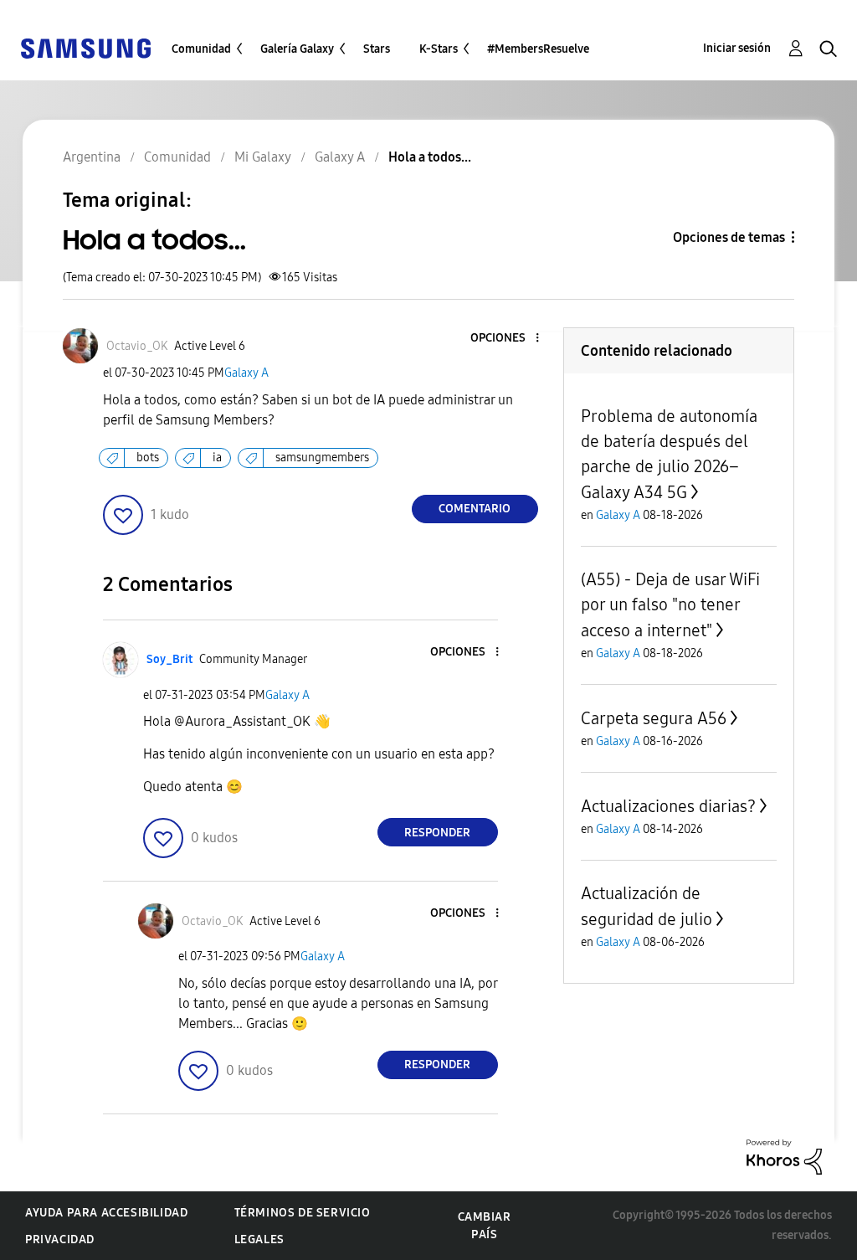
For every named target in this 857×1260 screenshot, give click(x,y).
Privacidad (60, 1239)
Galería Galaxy (297, 49)
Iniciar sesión (737, 48)
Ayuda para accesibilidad (106, 1213)
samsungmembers (322, 457)
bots (147, 457)
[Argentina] (85, 47)
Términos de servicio (302, 1213)
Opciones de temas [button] (729, 237)
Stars (376, 49)
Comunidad (201, 49)
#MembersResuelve (538, 49)
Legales (259, 1239)
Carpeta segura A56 (653, 718)
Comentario (475, 508)
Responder (437, 832)
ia (217, 457)
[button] (509, 339)
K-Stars (438, 49)
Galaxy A (246, 373)
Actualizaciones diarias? (668, 806)
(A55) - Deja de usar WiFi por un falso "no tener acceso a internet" (670, 604)
